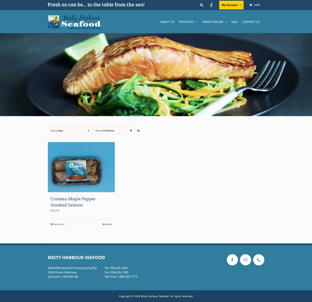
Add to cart (58, 224)
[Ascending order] (88, 130)
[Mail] (245, 259)
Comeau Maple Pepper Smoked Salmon (73, 202)
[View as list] (138, 130)
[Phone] (258, 259)
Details (108, 224)
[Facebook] (232, 259)
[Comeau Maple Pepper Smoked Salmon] (81, 167)
